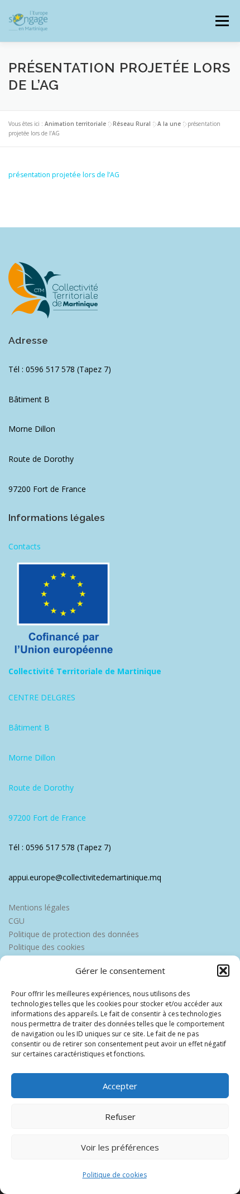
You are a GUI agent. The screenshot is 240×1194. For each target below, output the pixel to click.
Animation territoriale (75, 124)
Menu (221, 21)
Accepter (120, 1085)
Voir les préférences (120, 1147)
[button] (223, 970)
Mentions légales (39, 907)
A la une (169, 124)
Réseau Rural (132, 124)
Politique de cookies (115, 1175)
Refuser (120, 1116)
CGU (16, 920)
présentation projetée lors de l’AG (63, 174)
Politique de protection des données (73, 934)
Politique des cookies (46, 947)
